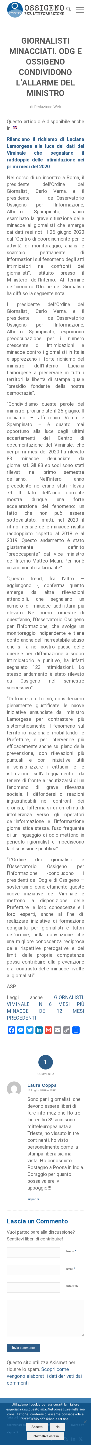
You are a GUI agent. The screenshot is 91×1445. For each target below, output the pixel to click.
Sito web (72, 1286)
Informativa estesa (46, 1436)
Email (70, 1268)
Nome (71, 1251)
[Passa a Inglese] (15, 127)
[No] (85, 1421)
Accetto (37, 1427)
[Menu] (77, 10)
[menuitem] (66, 10)
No (57, 1427)
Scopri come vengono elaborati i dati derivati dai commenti (44, 1376)
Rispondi (33, 1199)
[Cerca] (66, 10)
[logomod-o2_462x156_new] (38, 10)
